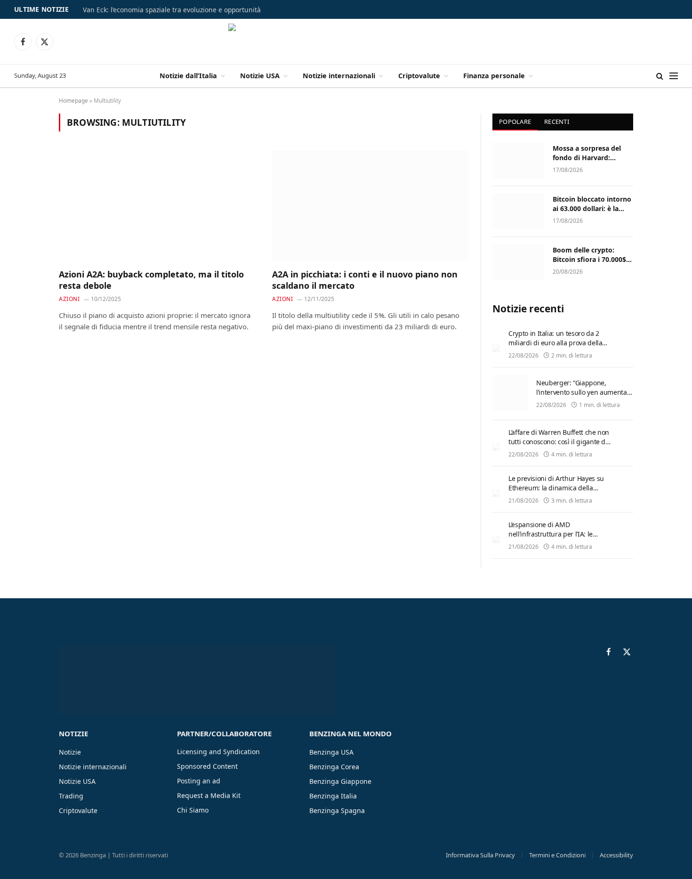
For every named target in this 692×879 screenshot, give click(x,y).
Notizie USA (260, 75)
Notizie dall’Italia (188, 75)
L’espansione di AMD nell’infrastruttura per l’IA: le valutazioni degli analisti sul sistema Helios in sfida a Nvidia (555, 538)
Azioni (69, 299)
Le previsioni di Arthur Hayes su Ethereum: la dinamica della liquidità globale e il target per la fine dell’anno (557, 492)
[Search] (659, 76)
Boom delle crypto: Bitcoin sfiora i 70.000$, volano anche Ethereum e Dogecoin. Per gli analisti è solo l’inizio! (591, 254)
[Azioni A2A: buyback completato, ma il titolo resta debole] (157, 205)
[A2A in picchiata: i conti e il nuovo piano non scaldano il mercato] (370, 205)
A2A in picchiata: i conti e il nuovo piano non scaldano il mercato (365, 280)
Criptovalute (419, 75)
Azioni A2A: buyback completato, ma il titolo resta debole (151, 280)
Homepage (73, 101)
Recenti (556, 121)
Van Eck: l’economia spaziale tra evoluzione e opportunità (172, 10)
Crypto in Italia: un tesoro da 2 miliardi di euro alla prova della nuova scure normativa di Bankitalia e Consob (555, 347)
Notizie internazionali (339, 75)
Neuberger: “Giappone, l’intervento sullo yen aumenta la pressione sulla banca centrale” (581, 396)
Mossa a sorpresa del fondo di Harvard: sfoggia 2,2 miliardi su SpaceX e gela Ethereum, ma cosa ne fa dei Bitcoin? (593, 153)
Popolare (515, 121)
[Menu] (673, 76)
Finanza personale (494, 75)
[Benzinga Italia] (346, 41)
